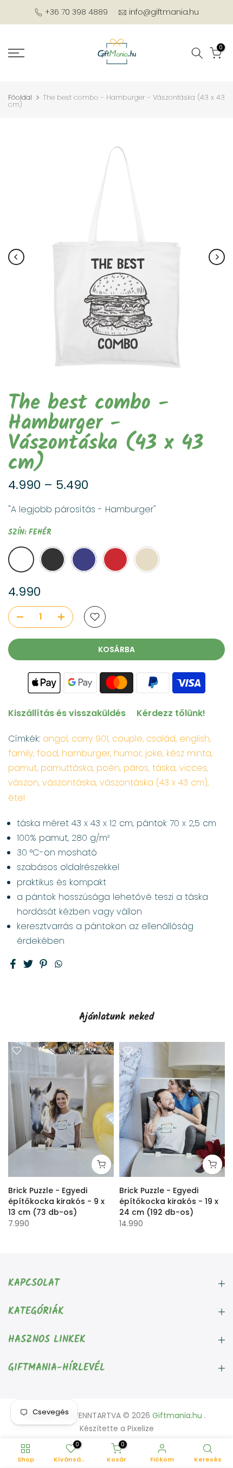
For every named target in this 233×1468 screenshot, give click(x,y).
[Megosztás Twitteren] (28, 964)
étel (16, 797)
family (20, 753)
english (194, 738)
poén (108, 768)
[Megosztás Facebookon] (13, 964)
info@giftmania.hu (164, 12)
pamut (22, 768)
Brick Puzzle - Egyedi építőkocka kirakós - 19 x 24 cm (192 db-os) (168, 1202)
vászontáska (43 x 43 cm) (154, 782)
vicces (193, 768)
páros (136, 768)
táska (164, 768)
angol (55, 738)
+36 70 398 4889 (76, 12)
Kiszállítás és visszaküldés (67, 713)
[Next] (217, 257)
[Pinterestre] (43, 964)
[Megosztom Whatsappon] (58, 964)
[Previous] (16, 257)
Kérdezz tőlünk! (171, 713)
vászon (23, 782)
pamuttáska (67, 768)
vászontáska (69, 782)
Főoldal (20, 97)
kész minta (188, 753)
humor (127, 753)
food (47, 753)
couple (127, 738)
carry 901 (90, 738)
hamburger (86, 753)
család (161, 738)
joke (154, 753)
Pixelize (140, 1428)
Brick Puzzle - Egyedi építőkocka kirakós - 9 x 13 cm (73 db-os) (56, 1202)
